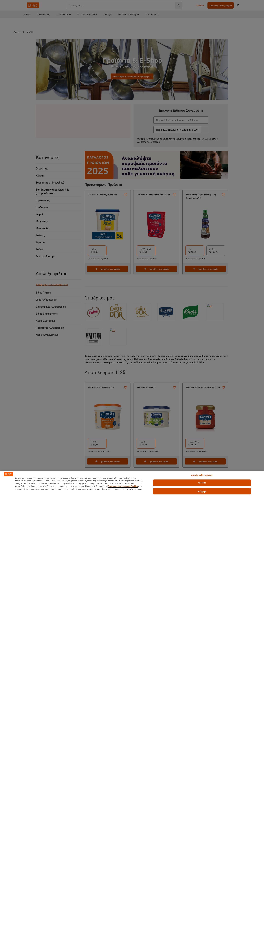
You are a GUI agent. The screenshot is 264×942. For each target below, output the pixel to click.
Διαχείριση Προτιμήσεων (202, 475)
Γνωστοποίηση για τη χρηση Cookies (123, 486)
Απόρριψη (202, 491)
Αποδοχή (202, 482)
